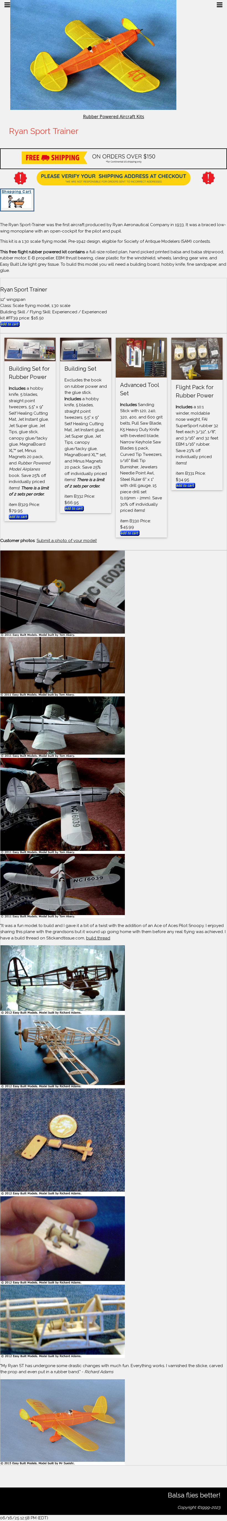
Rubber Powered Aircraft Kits (113, 116)
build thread (98, 938)
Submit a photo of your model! (67, 540)
